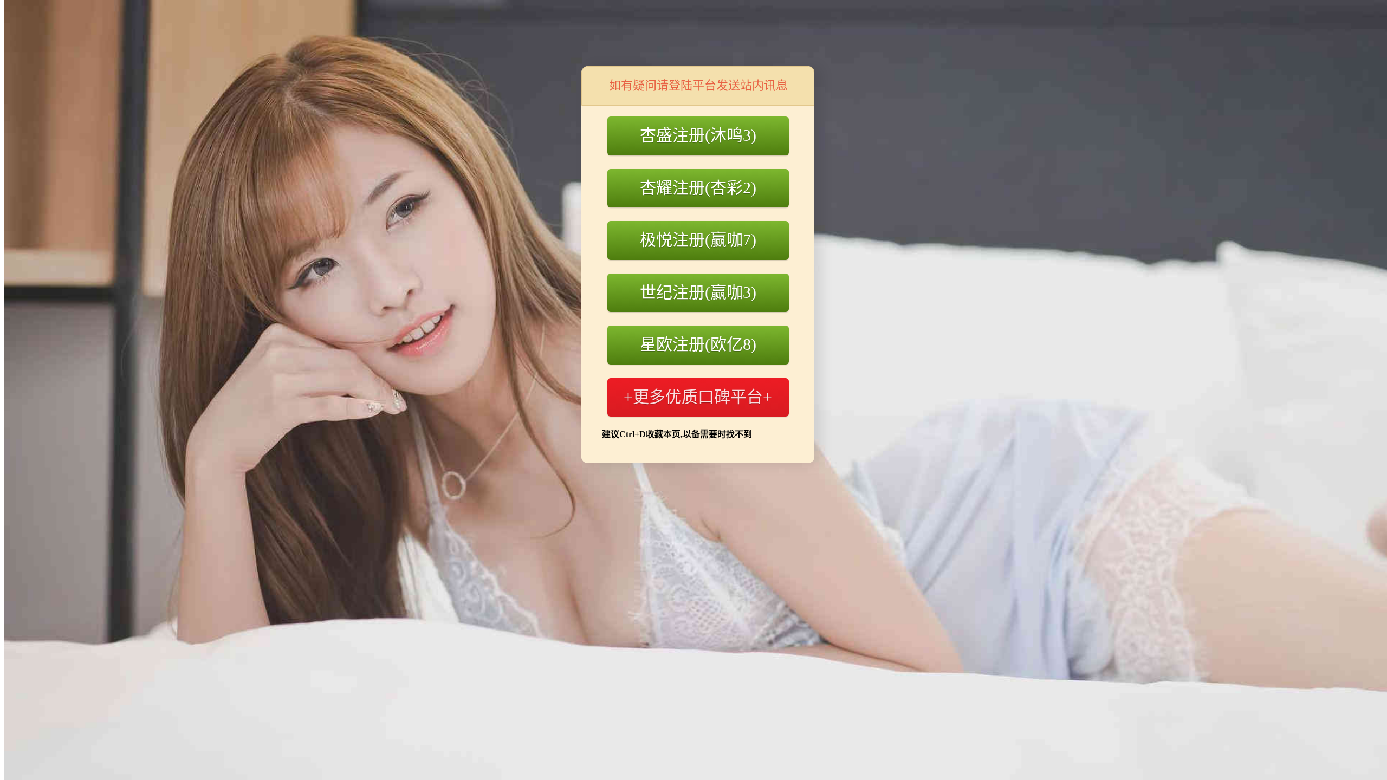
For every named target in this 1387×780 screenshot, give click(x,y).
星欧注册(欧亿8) (698, 344)
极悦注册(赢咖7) (698, 240)
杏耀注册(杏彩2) (698, 188)
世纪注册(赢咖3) (698, 292)
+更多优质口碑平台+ (698, 397)
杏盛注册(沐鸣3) (698, 135)
